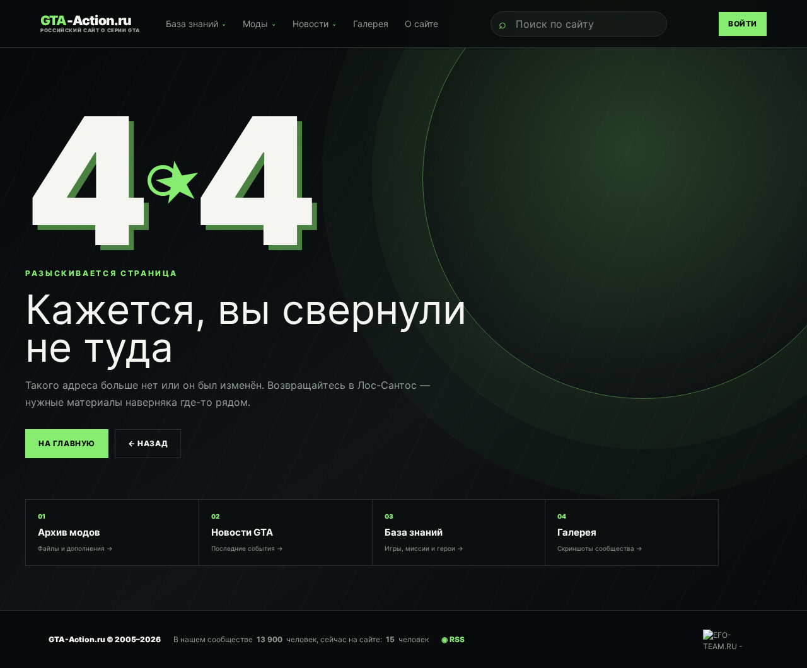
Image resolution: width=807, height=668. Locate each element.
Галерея (370, 23)
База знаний (196, 23)
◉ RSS (453, 639)
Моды (259, 23)
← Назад (148, 443)
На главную (66, 443)
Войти (742, 23)
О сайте (421, 23)
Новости (315, 23)
